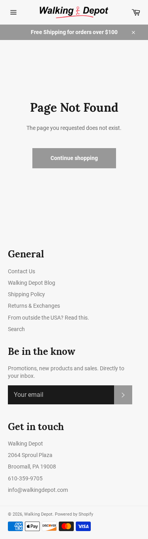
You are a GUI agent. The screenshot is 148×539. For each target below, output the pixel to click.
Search (16, 329)
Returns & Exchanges (34, 306)
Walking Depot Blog (31, 283)
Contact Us (21, 271)
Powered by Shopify (74, 514)
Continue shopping (74, 158)
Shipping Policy (26, 294)
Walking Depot (38, 514)
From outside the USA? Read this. (48, 317)
